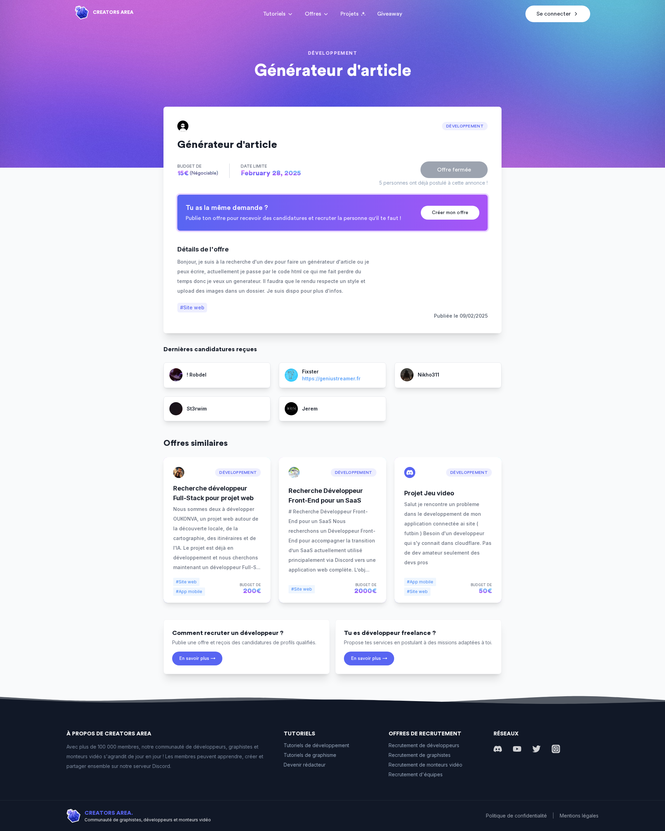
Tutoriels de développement (316, 745)
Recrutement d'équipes (416, 774)
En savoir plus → (197, 658)
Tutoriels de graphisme (310, 755)
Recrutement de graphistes (420, 755)
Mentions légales (579, 816)
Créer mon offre (450, 212)
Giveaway (389, 14)
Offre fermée (454, 170)
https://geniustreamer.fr (331, 378)
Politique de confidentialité (516, 816)
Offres (313, 14)
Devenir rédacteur (305, 765)
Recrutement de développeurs (424, 745)
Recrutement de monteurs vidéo (425, 765)
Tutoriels (274, 14)
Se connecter (554, 14)
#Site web (192, 307)
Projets (349, 14)
